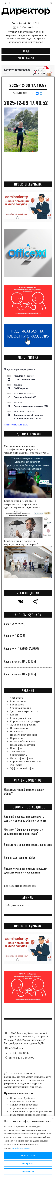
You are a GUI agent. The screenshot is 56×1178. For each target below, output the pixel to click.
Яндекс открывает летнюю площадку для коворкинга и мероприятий (25, 870)
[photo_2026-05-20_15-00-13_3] (28, 70)
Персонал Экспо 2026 (25, 397)
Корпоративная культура (25, 721)
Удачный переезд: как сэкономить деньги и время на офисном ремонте (25, 818)
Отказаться (28, 1171)
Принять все (28, 1155)
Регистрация (26, 57)
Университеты (18, 754)
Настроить (28, 1163)
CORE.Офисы (21, 388)
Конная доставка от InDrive (20, 857)
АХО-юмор (16, 697)
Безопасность (18, 701)
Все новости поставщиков (20, 885)
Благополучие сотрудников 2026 (31, 406)
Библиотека (17, 704)
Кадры (14, 714)
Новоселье (16, 731)
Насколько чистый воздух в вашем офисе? (24, 791)
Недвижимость (19, 728)
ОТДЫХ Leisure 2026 (24, 379)
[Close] (53, 1118)
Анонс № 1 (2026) (14, 635)
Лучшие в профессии (23, 724)
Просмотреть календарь (16, 424)
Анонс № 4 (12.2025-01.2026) (21, 648)
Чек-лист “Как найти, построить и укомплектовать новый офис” (23, 832)
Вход (26, 51)
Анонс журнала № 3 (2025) (20, 661)
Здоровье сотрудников (24, 711)
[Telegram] (41, 93)
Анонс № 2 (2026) (14, 624)
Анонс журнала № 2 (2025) (20, 674)
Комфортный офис (21, 718)
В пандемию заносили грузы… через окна (28, 844)
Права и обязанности (23, 741)
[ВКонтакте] (37, 93)
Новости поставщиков (23, 734)
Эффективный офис (22, 768)
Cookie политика (21, 1148)
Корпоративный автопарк (25, 761)
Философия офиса (21, 758)
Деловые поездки (20, 707)
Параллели (16, 738)
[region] (28, 1147)
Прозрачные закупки (22, 744)
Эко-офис (16, 764)
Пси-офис (16, 748)
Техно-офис (17, 751)
